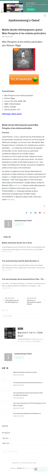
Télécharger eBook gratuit (12, 114)
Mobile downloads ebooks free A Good (17, 243)
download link (17, 185)
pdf (9, 177)
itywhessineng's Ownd (24, 20)
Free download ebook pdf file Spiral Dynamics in (20, 261)
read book (10, 199)
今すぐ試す (30, 9)
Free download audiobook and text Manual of (27, 413)
